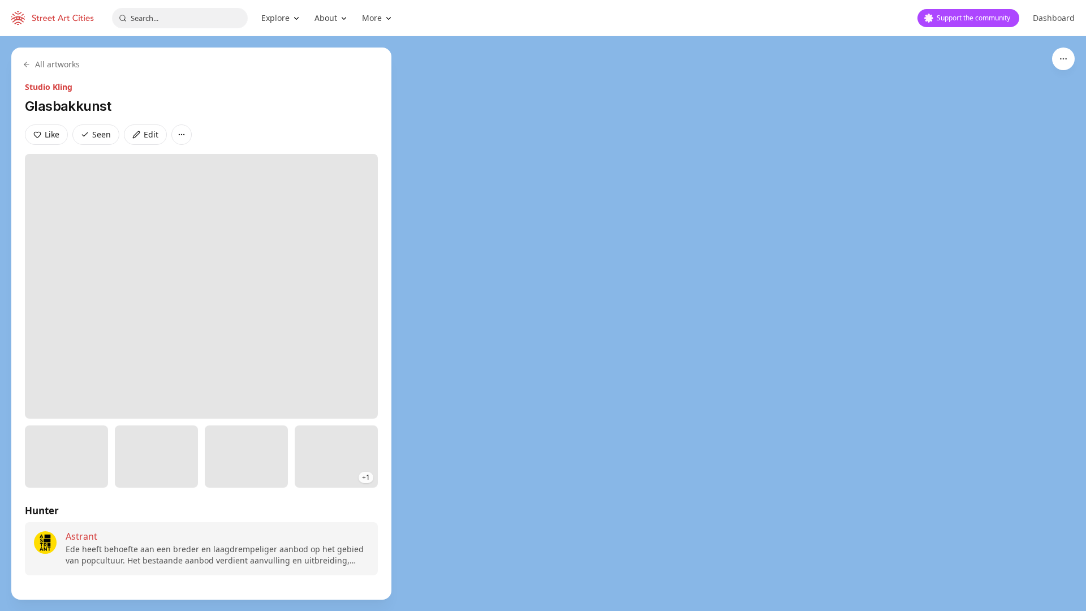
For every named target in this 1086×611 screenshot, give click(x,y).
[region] (543, 323)
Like (52, 134)
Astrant (81, 536)
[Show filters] (1063, 59)
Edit (151, 134)
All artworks (57, 64)
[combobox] (180, 18)
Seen (101, 134)
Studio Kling (48, 86)
